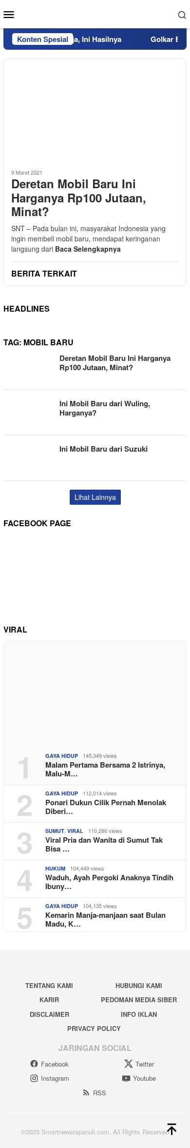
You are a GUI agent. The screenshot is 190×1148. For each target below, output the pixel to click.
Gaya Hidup (61, 755)
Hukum (55, 868)
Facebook (55, 1064)
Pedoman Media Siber (139, 999)
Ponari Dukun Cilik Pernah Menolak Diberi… (105, 806)
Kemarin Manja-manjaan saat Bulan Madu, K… (105, 919)
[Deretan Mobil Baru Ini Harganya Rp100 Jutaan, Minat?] (95, 110)
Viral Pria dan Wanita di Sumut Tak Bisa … (104, 844)
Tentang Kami (49, 985)
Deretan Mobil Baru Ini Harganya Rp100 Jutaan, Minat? (78, 197)
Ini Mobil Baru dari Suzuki (103, 448)
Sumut (54, 830)
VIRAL (75, 830)
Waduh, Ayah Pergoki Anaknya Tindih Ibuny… (109, 882)
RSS (99, 1092)
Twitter (144, 1064)
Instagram (55, 1078)
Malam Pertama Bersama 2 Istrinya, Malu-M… (105, 769)
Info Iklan (139, 1014)
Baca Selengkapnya (88, 249)
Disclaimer (49, 1014)
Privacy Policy (94, 1028)
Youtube (144, 1078)
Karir (49, 999)
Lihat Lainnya (95, 497)
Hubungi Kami (138, 985)
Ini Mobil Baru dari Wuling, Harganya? (104, 408)
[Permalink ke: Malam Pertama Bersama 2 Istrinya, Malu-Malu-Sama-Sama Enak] (95, 693)
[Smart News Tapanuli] (95, 13)
